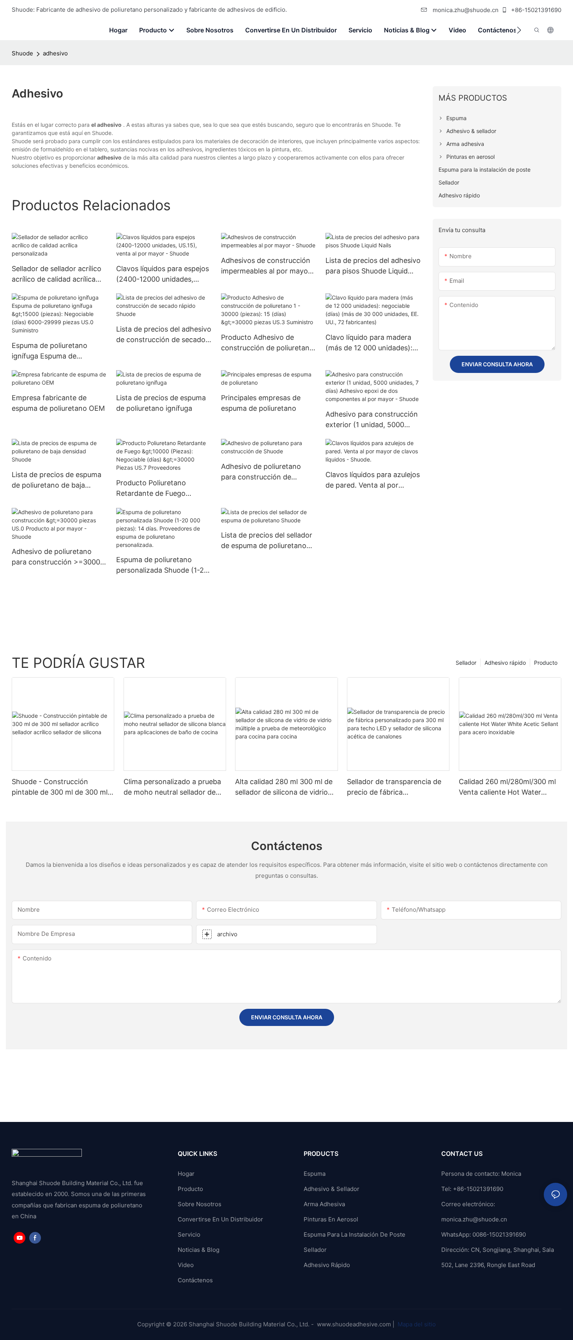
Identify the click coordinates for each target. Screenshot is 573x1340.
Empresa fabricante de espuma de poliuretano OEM (58, 403)
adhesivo (55, 53)
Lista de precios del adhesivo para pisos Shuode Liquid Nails (373, 266)
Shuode (22, 53)
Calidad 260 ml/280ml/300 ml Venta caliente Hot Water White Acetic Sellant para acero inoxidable (507, 787)
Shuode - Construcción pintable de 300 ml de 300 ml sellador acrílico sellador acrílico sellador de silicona (60, 787)
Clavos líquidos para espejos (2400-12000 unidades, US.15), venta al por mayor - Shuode (162, 274)
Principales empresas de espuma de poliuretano (261, 403)
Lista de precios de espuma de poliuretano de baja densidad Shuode (56, 480)
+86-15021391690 (535, 10)
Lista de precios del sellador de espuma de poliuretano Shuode (266, 541)
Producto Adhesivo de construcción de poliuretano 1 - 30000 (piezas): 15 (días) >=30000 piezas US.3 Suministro (267, 343)
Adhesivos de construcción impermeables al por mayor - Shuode (268, 266)
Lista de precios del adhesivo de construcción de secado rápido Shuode (163, 335)
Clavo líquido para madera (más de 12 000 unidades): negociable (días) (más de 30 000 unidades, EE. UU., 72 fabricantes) (368, 343)
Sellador (466, 662)
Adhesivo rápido (505, 662)
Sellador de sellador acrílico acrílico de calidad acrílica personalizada (56, 274)
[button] (519, 30)
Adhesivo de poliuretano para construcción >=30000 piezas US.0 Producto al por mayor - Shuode (58, 557)
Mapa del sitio (416, 1324)
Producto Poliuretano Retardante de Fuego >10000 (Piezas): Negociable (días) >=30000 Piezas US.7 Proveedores (163, 489)
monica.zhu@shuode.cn (465, 10)
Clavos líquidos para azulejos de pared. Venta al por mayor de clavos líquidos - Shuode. (372, 480)
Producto (545, 662)
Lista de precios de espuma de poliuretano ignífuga (161, 403)
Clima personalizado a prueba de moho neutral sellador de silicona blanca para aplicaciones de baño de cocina (172, 787)
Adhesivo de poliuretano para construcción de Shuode (261, 472)
